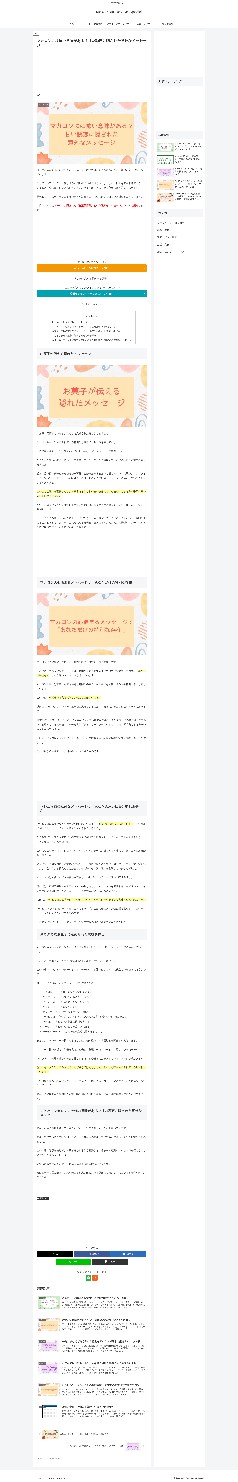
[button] (110, 1262)
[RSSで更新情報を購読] (95, 1278)
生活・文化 (44, 1198)
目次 (87, 315)
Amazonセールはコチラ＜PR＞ (91, 268)
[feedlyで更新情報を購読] (88, 1278)
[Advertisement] (92, 69)
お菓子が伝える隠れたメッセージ (70, 322)
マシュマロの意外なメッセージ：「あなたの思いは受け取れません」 (88, 331)
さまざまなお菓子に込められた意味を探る (75, 335)
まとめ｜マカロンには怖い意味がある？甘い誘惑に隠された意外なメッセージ (92, 340)
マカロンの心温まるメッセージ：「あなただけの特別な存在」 (85, 326)
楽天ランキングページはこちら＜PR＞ (91, 293)
